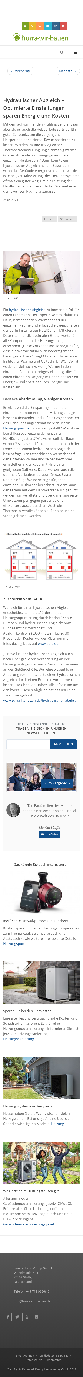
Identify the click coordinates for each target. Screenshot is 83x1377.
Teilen (50, 219)
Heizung (57, 1123)
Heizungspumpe (16, 428)
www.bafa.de (48, 643)
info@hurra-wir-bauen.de (32, 1301)
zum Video (51, 834)
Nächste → (68, 71)
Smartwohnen (25, 1355)
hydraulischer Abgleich (27, 309)
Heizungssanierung (18, 1039)
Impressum (54, 1360)
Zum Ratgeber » (57, 783)
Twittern (69, 219)
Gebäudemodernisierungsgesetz (29, 1224)
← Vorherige (21, 71)
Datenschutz (34, 1360)
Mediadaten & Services (53, 1355)
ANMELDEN (63, 744)
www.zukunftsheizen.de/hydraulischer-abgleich (41, 700)
